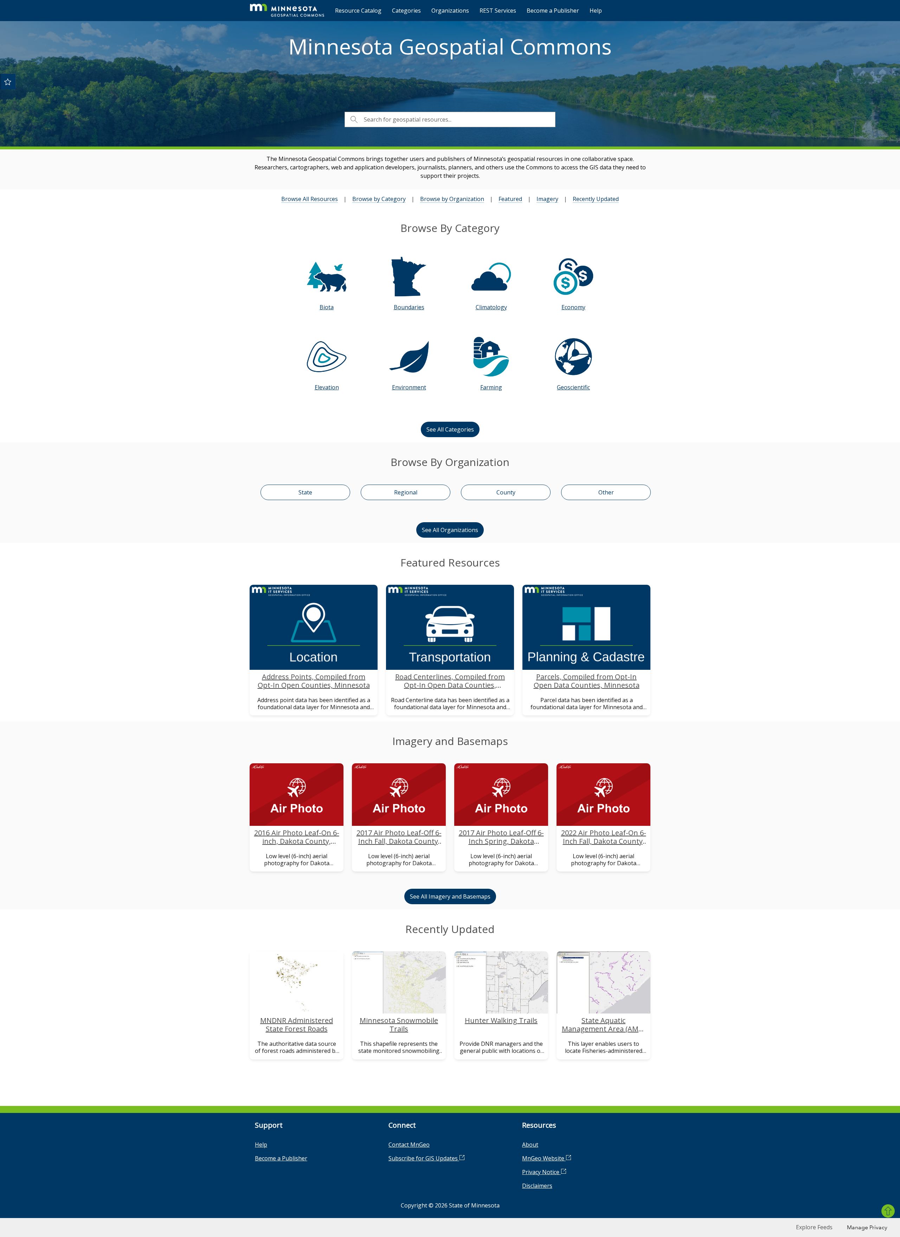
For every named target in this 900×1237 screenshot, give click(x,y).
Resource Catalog (358, 10)
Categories (406, 10)
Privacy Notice (541, 1172)
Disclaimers (537, 1186)
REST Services (498, 10)
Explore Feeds (814, 1227)
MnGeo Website (544, 1158)
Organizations (450, 10)
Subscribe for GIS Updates (423, 1158)
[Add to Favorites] (7, 81)
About (530, 1144)
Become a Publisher (553, 10)
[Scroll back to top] (888, 1211)
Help (596, 10)
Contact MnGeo (409, 1144)
